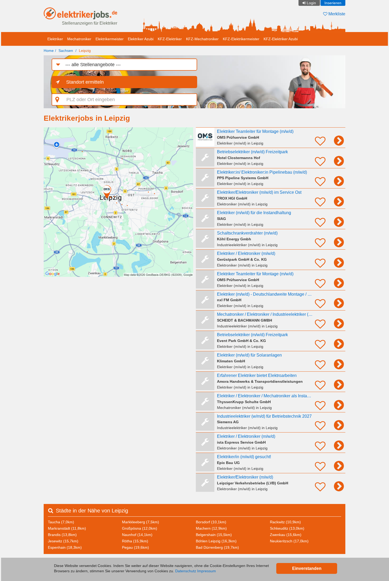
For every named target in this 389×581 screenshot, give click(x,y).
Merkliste (336, 14)
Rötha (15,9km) (135, 541)
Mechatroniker (79, 39)
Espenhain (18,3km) (65, 547)
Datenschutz (185, 571)
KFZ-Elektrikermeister (241, 39)
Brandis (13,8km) (62, 535)
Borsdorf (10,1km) (211, 522)
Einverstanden (307, 568)
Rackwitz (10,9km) (285, 522)
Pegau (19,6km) (135, 547)
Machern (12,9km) (211, 528)
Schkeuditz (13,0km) (287, 528)
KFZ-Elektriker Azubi (281, 39)
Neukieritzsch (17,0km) (289, 541)
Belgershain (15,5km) (214, 535)
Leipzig (85, 50)
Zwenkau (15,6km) (285, 535)
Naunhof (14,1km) (137, 535)
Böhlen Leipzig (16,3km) (216, 541)
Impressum (206, 571)
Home (49, 50)
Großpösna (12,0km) (139, 528)
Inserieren (332, 3)
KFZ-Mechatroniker (202, 39)
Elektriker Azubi (140, 39)
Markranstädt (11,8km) (67, 528)
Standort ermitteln (85, 82)
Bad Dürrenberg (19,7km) (217, 547)
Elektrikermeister (110, 39)
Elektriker (55, 39)
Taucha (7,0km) (61, 522)
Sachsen (65, 50)
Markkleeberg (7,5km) (140, 522)
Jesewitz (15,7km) (63, 541)
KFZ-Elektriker (170, 39)
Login (311, 3)
